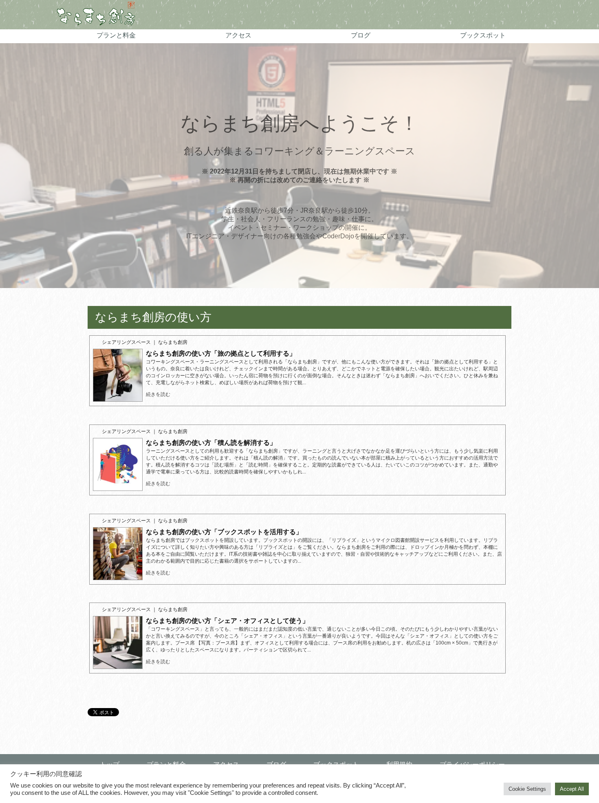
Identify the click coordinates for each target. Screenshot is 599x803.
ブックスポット (483, 35)
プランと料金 (116, 35)
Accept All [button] (572, 789)
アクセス (238, 35)
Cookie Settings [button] (527, 789)
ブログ (360, 35)
